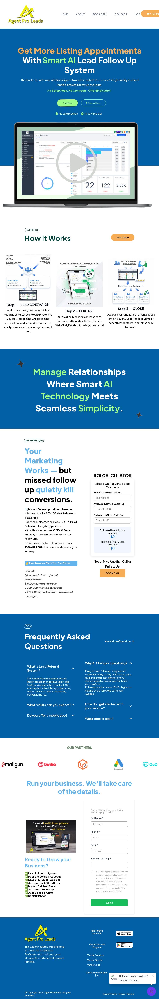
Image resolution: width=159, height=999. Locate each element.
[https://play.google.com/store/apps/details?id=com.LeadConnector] (124, 945)
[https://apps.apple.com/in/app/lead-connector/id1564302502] (124, 933)
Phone (95, 831)
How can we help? (101, 858)
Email (94, 845)
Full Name (97, 818)
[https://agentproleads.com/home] (25, 14)
